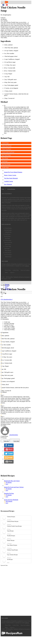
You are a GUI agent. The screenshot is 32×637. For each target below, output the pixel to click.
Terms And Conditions (25, 270)
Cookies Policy (16, 270)
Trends (7, 286)
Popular (7, 284)
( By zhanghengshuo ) (7, 299)
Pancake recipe (7, 236)
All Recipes (8, 289)
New (6, 287)
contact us (27, 265)
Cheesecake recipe (8, 242)
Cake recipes (7, 248)
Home (3, 189)
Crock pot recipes (8, 254)
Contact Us (12, 272)
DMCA (6, 272)
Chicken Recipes (11, 189)
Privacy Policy (8, 270)
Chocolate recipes (8, 230)
